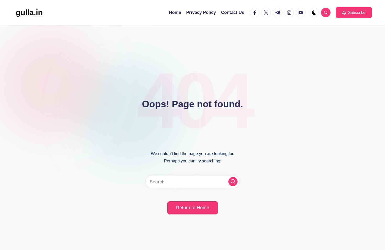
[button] (354, 12)
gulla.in (29, 12)
